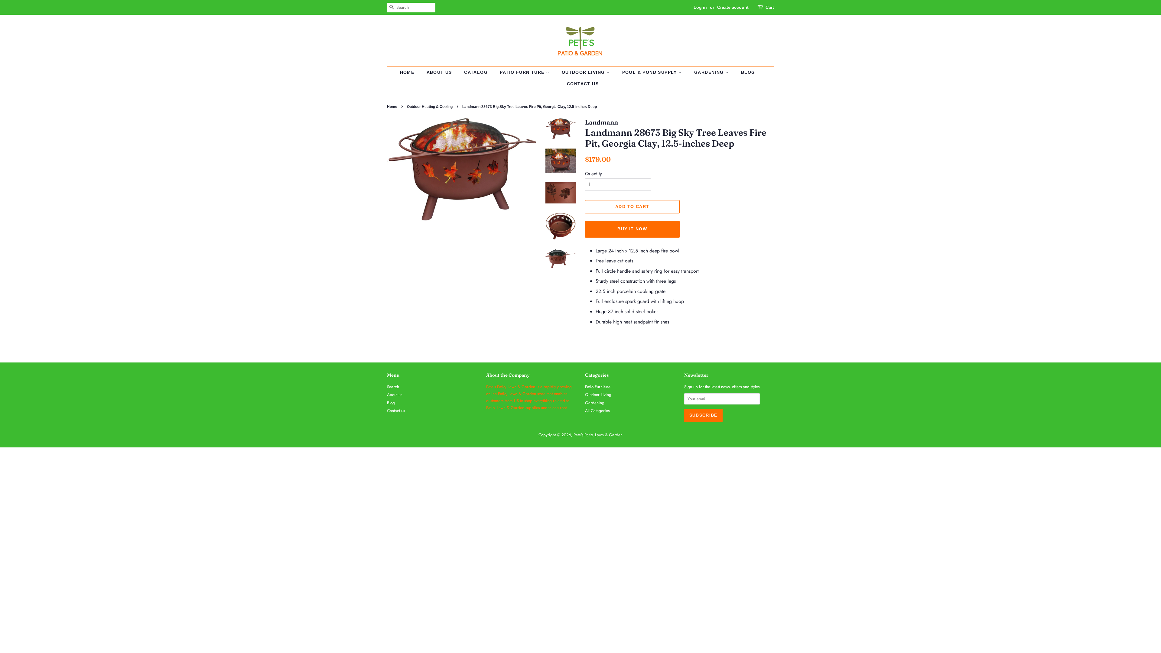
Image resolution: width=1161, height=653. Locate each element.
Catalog (476, 72)
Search (393, 387)
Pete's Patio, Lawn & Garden (598, 435)
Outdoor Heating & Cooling (430, 107)
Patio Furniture (523, 72)
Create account (733, 7)
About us (439, 72)
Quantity (593, 173)
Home (407, 72)
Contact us (583, 83)
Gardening (709, 72)
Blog (748, 72)
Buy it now (632, 228)
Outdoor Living (584, 72)
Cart (770, 7)
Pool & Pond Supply (650, 72)
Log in (700, 7)
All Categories (597, 411)
